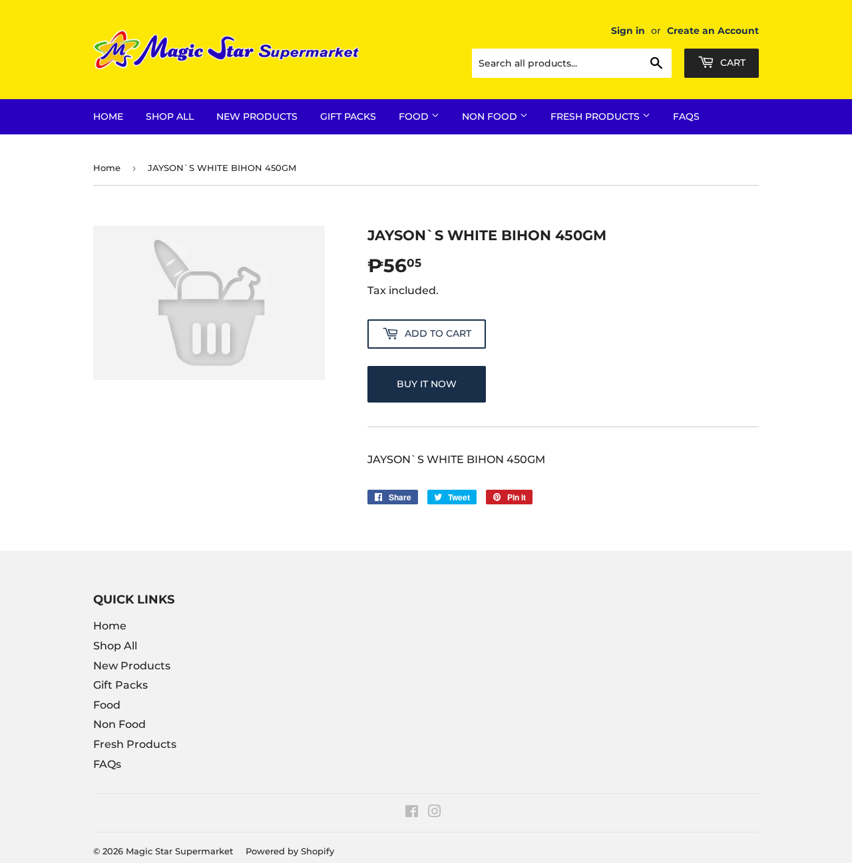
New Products (257, 116)
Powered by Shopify (290, 851)
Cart (732, 63)
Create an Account (713, 30)
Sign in (628, 30)
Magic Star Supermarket (179, 851)
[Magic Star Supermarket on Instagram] (434, 812)
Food (415, 116)
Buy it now (427, 384)
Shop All (170, 116)
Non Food (491, 116)
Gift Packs (348, 116)
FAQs (686, 116)
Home (108, 116)
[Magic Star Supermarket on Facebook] (412, 812)
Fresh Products (596, 116)
